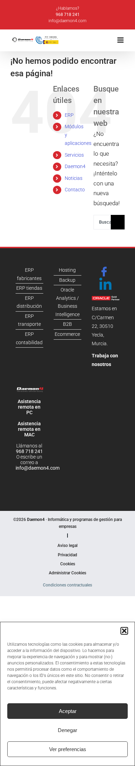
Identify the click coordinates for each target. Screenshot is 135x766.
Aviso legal (67, 545)
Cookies (67, 564)
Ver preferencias (67, 749)
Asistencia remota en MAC (29, 429)
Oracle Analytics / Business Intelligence (67, 302)
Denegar (67, 730)
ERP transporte (29, 320)
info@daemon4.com (67, 20)
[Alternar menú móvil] (121, 40)
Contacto (75, 189)
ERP (69, 115)
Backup (67, 280)
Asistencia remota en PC (29, 407)
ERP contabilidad (29, 338)
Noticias (73, 178)
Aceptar (67, 711)
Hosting (67, 270)
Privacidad (67, 554)
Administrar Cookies (67, 573)
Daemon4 (75, 166)
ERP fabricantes (29, 274)
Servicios (74, 155)
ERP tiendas (29, 288)
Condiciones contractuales (67, 585)
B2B (67, 324)
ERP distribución (29, 302)
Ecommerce (67, 334)
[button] (124, 630)
